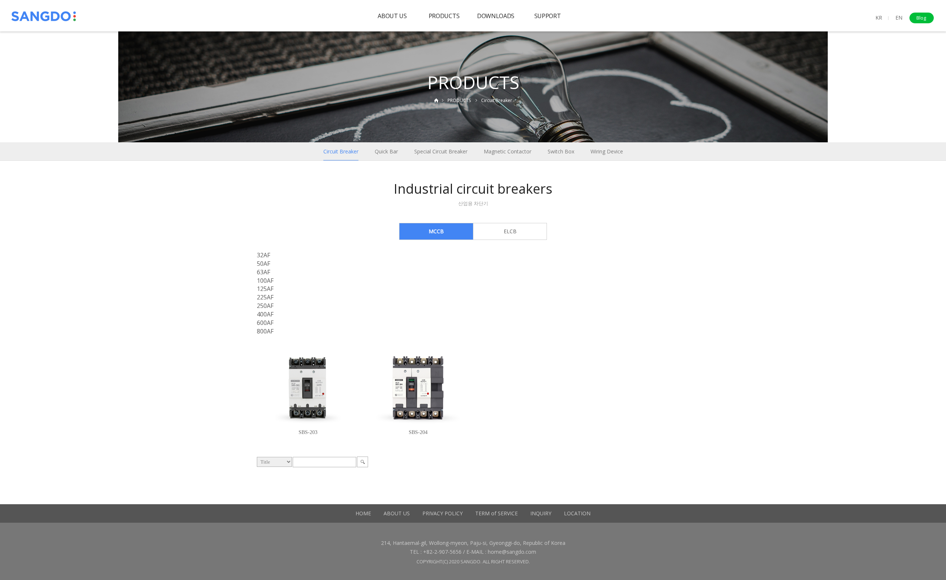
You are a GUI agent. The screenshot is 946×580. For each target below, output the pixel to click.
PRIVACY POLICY (442, 513)
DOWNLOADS (495, 16)
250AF (265, 306)
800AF (265, 331)
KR (878, 17)
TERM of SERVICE (496, 513)
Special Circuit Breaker (440, 151)
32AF (263, 255)
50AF (263, 264)
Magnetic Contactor (507, 151)
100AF (265, 281)
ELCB (510, 231)
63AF (263, 272)
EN (898, 17)
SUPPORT (547, 16)
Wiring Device (607, 151)
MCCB (436, 231)
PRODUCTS (444, 16)
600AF (265, 323)
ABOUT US (392, 16)
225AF (265, 297)
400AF (265, 314)
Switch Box (561, 151)
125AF (265, 289)
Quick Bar (386, 151)
